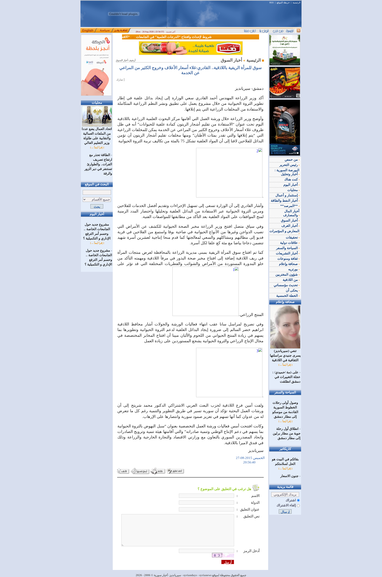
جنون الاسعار (289, 476)
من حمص (292, 159)
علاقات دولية (289, 242)
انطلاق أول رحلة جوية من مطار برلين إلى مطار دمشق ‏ (286, 433)
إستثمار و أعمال (287, 195)
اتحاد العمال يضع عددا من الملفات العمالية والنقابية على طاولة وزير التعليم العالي (97, 136)
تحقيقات (292, 237)
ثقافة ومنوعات (288, 258)
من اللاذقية (291, 280)
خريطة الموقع (283, 2)
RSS (271, 2)
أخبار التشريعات (287, 253)
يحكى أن (292, 290)
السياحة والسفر (287, 248)
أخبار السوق (290, 220)
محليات (293, 190)
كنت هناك (291, 179)
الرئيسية (296, 2)
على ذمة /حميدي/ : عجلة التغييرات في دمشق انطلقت (286, 376)
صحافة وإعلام (289, 264)
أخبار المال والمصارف (291, 213)
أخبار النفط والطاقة (285, 200)
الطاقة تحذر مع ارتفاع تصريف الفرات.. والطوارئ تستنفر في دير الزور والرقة (98, 164)
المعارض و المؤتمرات (284, 231)
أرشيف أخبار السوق (126, 60)
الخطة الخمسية (287, 295)
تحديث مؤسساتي (286, 285)
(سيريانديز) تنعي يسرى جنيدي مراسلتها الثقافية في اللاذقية (285, 355)
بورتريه (293, 269)
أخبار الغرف (290, 225)
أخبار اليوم (291, 184)
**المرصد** (289, 206)
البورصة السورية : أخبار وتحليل (287, 172)
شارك (119, 79)
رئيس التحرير (289, 165)
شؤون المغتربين (287, 274)
